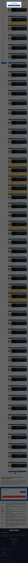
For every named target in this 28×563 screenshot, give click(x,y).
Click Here (14, 5)
